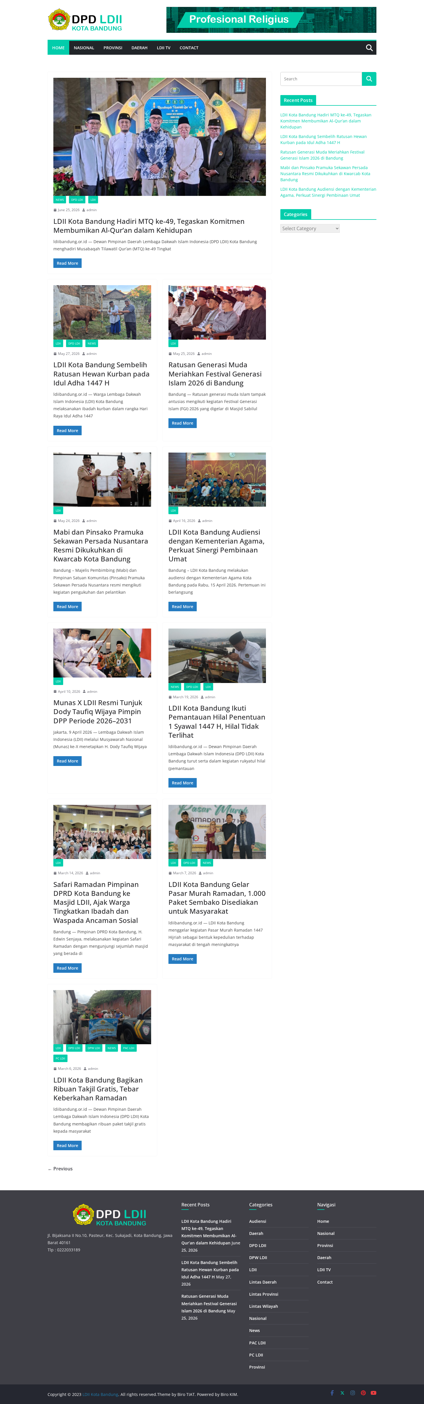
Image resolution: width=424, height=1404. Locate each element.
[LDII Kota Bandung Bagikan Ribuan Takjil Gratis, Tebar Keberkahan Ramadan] (102, 1017)
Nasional (84, 47)
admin (92, 209)
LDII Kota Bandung (100, 1394)
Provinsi (113, 47)
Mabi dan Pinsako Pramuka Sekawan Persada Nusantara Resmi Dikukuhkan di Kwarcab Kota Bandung (100, 545)
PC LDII (60, 1058)
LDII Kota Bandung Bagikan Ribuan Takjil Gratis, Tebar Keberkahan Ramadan (98, 1088)
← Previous (60, 1168)
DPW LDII (94, 1048)
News (60, 200)
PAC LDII (128, 1048)
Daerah (140, 47)
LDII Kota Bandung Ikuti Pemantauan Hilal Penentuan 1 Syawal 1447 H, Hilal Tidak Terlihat (216, 721)
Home (58, 47)
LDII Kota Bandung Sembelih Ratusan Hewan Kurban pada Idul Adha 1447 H (101, 373)
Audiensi (257, 1221)
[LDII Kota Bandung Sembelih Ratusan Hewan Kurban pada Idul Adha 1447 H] (102, 312)
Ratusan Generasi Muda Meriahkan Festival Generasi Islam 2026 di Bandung (215, 373)
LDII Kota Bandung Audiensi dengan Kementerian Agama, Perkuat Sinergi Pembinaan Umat (216, 545)
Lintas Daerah (263, 1282)
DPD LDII (77, 200)
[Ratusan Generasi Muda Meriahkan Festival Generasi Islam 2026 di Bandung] (217, 312)
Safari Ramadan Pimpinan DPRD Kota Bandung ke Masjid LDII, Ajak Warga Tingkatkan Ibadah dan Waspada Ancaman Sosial (96, 902)
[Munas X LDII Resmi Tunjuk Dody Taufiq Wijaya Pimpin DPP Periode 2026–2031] (102, 653)
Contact (189, 47)
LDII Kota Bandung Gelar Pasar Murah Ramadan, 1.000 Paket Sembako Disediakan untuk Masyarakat (217, 897)
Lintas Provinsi (263, 1294)
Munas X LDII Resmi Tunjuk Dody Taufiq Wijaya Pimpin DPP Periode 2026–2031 (97, 711)
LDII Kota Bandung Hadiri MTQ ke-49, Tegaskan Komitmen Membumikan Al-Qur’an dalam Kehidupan (149, 225)
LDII (93, 200)
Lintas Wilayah (263, 1306)
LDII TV (163, 47)
